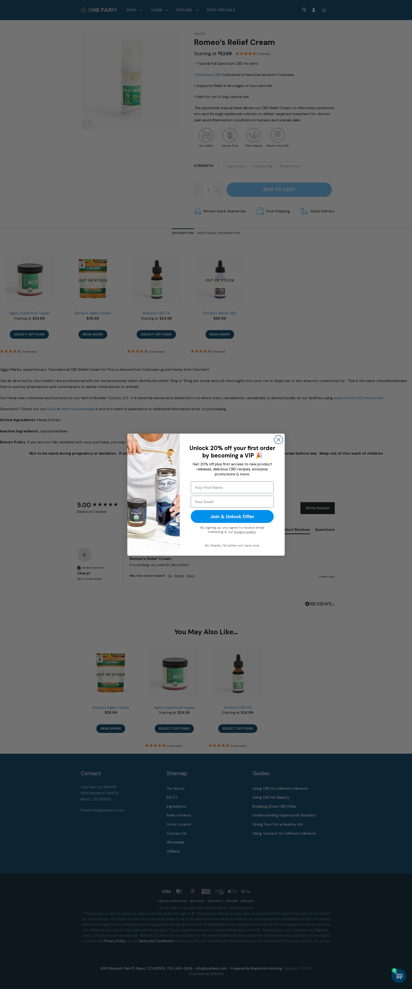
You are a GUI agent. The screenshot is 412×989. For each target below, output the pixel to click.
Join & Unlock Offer (232, 516)
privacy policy (245, 532)
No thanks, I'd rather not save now (232, 545)
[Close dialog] (278, 439)
